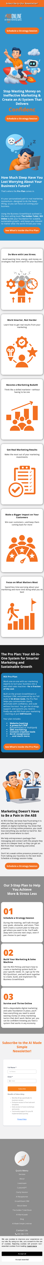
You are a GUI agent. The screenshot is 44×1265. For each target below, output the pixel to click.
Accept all (22, 1254)
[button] (40, 18)
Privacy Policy (22, 1119)
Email (10, 1077)
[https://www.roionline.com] (22, 1158)
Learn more (32, 1246)
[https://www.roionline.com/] (12, 18)
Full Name (12, 1067)
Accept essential (22, 1259)
